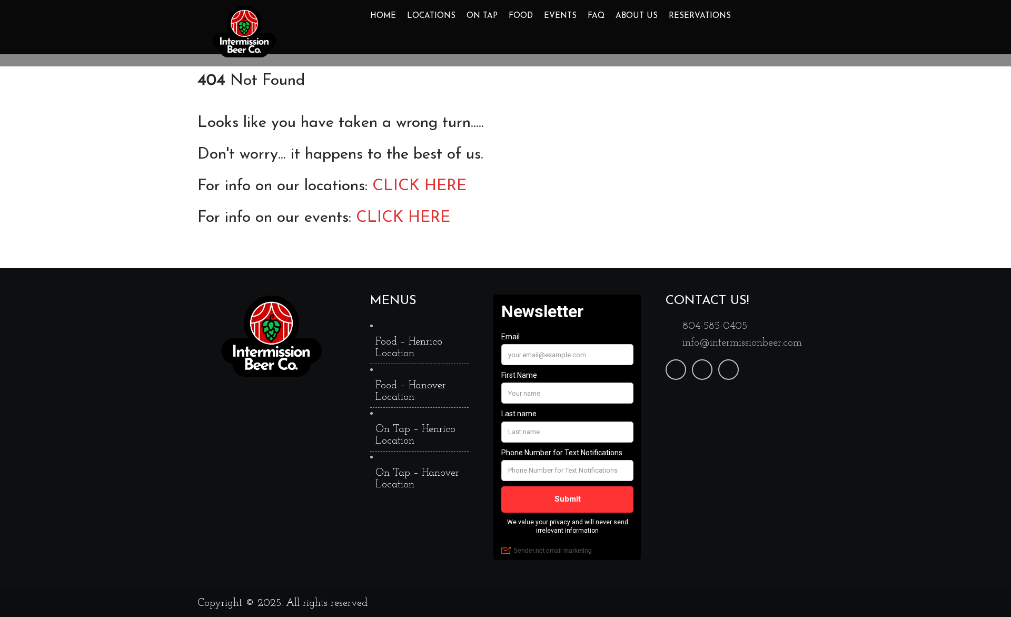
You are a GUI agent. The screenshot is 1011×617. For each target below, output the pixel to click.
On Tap (482, 16)
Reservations (700, 16)
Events (560, 16)
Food (521, 16)
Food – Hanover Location (410, 391)
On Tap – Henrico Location (415, 435)
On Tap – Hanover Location (417, 479)
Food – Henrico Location (408, 348)
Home (383, 16)
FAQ (596, 16)
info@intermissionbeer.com (742, 343)
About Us (637, 16)
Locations (431, 16)
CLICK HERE (419, 186)
